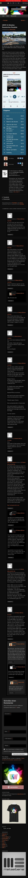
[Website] (18, 158)
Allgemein (4, 834)
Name (7, 731)
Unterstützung (20, 794)
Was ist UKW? (13, 16)
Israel (3, 843)
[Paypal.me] (22, 158)
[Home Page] (22, 163)
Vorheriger (5, 20)
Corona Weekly (5, 837)
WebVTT (18, 192)
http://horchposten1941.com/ (13, 505)
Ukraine (21, 202)
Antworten (10, 234)
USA (3, 847)
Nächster (23, 20)
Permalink (22, 204)
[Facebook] (18, 163)
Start (3, 16)
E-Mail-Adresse (8, 738)
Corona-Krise (5, 838)
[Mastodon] (20, 158)
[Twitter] (20, 163)
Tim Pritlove (14, 202)
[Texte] (22, 165)
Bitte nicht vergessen (11, 462)
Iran (3, 841)
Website (6, 745)
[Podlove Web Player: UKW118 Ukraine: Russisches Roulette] (14, 113)
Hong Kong (4, 840)
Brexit (3, 835)
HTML (14, 192)
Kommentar (7, 714)
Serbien (4, 844)
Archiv (7, 16)
